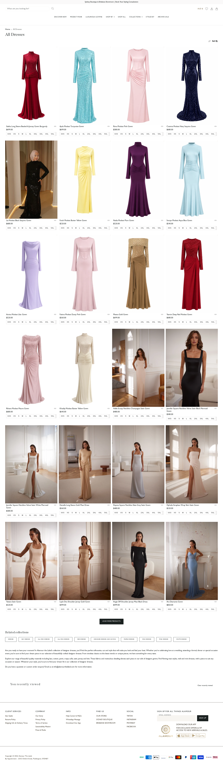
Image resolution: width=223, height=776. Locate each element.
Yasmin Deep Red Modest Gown (179, 315)
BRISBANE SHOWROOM (105, 723)
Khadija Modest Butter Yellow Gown (74, 409)
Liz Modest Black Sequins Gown (18, 221)
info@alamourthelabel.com (64, 667)
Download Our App (73, 723)
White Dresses (181, 639)
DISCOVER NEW (60, 17)
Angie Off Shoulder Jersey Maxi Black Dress (130, 602)
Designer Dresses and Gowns (105, 639)
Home (7, 30)
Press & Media (40, 730)
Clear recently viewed (205, 685)
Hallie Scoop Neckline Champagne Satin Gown (131, 409)
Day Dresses (26, 639)
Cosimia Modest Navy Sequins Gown (181, 127)
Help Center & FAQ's (74, 716)
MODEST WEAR (76, 17)
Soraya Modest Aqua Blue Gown (179, 221)
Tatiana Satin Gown (13, 602)
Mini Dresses (146, 639)
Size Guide (9, 716)
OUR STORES (101, 716)
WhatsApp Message (73, 720)
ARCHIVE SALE (163, 17)
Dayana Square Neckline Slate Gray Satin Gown (131, 505)
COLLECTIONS (135, 17)
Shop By (109, 17)
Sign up (202, 718)
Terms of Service (41, 723)
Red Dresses (81, 639)
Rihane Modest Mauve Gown (17, 409)
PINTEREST (131, 723)
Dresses (11, 639)
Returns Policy (10, 720)
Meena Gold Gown (120, 315)
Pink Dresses (163, 639)
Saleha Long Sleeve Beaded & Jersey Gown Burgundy (26, 127)
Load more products (111, 621)
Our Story (39, 716)
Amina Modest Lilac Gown (16, 315)
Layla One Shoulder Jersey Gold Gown (75, 602)
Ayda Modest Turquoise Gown (72, 127)
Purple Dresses (129, 639)
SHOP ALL (122, 17)
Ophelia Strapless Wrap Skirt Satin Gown (183, 505)
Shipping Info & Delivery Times (16, 723)
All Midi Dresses (44, 639)
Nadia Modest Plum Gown (123, 221)
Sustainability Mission (42, 727)
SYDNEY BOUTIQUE (104, 720)
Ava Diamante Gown (175, 602)
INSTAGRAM (131, 720)
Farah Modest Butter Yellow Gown (73, 221)
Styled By (150, 17)
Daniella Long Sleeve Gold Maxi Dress (74, 505)
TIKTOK (130, 716)
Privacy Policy (40, 720)
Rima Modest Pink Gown (123, 127)
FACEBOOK (131, 727)
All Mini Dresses (63, 639)
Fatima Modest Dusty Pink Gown (73, 315)
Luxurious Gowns (94, 17)
